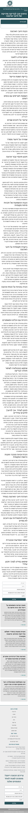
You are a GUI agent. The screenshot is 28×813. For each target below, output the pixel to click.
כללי (21, 9)
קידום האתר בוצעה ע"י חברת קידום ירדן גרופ (14, 811)
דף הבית (25, 9)
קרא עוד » (23, 624)
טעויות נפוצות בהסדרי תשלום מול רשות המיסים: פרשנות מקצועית (15, 634)
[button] (2, 21)
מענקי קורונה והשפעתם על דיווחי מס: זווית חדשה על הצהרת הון (15, 607)
